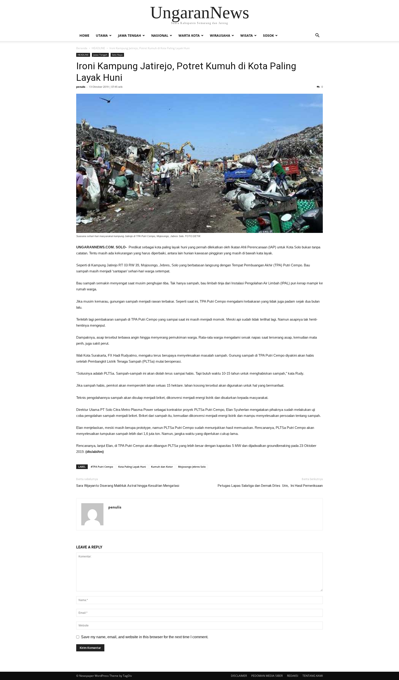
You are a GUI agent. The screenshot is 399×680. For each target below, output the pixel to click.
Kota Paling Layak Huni (132, 466)
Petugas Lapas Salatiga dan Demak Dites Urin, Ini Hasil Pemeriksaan (270, 486)
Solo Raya (117, 54)
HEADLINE (98, 48)
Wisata (246, 35)
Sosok (268, 35)
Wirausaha (220, 35)
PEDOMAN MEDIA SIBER (267, 676)
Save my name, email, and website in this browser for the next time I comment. (144, 637)
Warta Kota (189, 35)
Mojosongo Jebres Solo (192, 466)
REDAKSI (292, 676)
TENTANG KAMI (312, 676)
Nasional (159, 35)
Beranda (81, 48)
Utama (102, 35)
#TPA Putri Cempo (102, 466)
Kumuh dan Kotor (162, 466)
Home (84, 35)
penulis (80, 86)
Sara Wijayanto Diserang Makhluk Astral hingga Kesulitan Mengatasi (127, 486)
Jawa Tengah (129, 35)
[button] (317, 35)
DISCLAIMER (239, 676)
